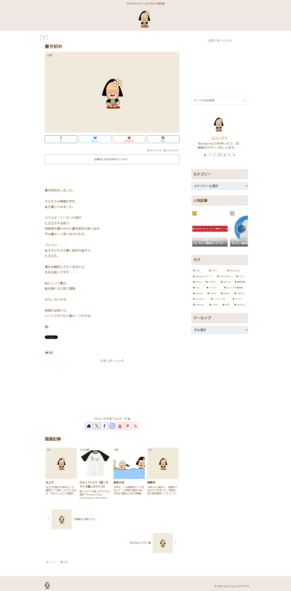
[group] (210, 229)
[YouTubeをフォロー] (120, 426)
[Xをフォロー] (96, 426)
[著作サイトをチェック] (89, 426)
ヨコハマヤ (219, 138)
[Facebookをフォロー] (104, 426)
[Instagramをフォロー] (112, 426)
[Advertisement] (112, 174)
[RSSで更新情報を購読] (135, 426)
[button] (163, 139)
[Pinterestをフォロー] (127, 426)
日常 (50, 352)
